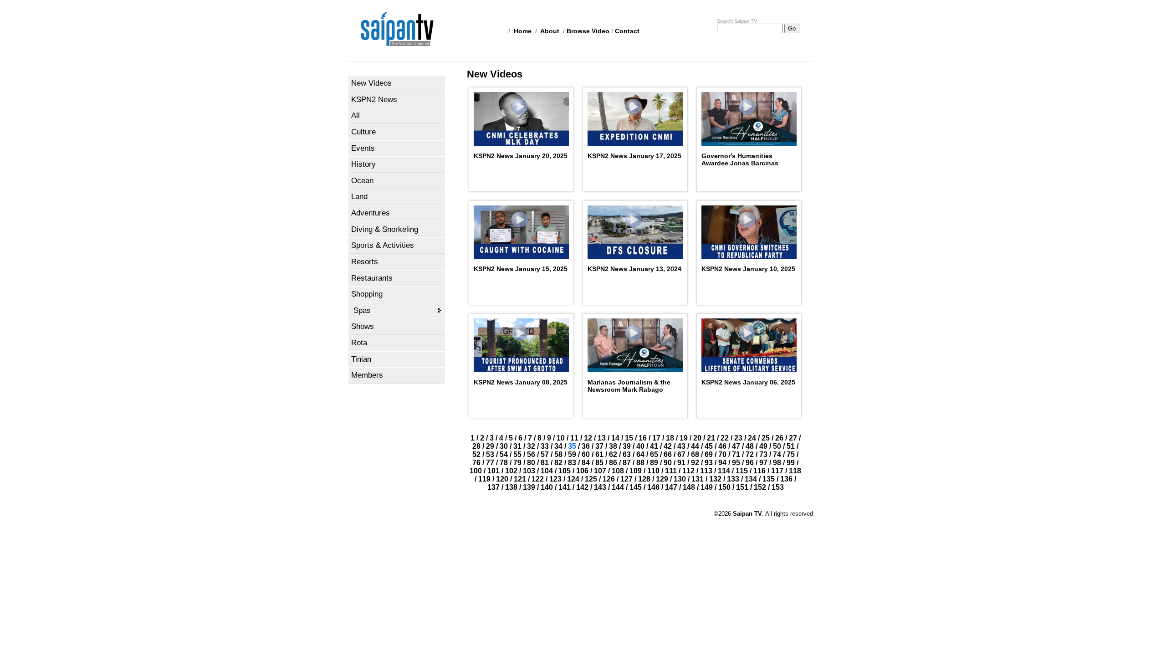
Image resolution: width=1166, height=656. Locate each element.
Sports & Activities (382, 245)
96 (750, 462)
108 (618, 471)
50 (777, 446)
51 (791, 446)
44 (695, 446)
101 (493, 471)
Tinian (361, 359)
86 (613, 462)
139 (529, 487)
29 (490, 446)
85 (599, 462)
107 (600, 471)
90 (668, 462)
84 (586, 462)
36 (586, 446)
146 (653, 487)
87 (627, 462)
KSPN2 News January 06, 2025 (748, 382)
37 (599, 446)
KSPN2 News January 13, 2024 (634, 268)
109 (635, 471)
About (549, 31)
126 (609, 479)
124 (573, 479)
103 (529, 471)
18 (670, 438)
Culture (363, 132)
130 (680, 479)
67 (681, 454)
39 (627, 446)
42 (668, 446)
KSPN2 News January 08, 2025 (521, 382)
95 (736, 462)
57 (545, 454)
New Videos (371, 83)
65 (654, 454)
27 (793, 438)
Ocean (362, 180)
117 (777, 471)
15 (629, 438)
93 (709, 462)
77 (490, 462)
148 (689, 487)
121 (520, 479)
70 (722, 454)
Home (523, 31)
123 (555, 479)
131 (697, 479)
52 (476, 454)
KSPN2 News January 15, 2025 (521, 268)
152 (760, 487)
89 (654, 462)
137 (493, 487)
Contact (627, 31)
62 (613, 454)
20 (697, 438)
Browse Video (588, 31)
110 (653, 471)
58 (558, 454)
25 (766, 438)
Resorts (364, 261)
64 (640, 454)
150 (724, 487)
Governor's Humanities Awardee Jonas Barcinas (739, 159)
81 (545, 462)
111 (671, 471)
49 (763, 446)
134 (751, 479)
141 (564, 487)
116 (759, 471)
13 (602, 438)
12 (588, 438)
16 (643, 438)
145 (635, 487)
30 (504, 446)
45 (709, 446)
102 (511, 471)
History (363, 164)
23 (738, 438)
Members (367, 375)
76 (476, 462)
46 (722, 446)
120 (502, 479)
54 (504, 454)
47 (736, 446)
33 (545, 446)
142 (582, 487)
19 (684, 438)
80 (531, 462)
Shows (362, 326)
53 (490, 454)
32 (531, 446)
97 (763, 462)
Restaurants (372, 278)
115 (742, 471)
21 (711, 438)
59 (572, 454)
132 (715, 479)
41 (654, 446)
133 (733, 479)
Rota (359, 342)
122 (538, 479)
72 (750, 454)
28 (476, 446)
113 (706, 471)
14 (615, 438)
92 (695, 462)
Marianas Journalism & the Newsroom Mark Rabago (629, 386)
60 (586, 454)
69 (709, 454)
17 (656, 438)
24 (752, 438)
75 (791, 454)
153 (778, 487)
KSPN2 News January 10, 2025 (748, 268)
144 (618, 487)
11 (574, 438)
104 (547, 471)
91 (681, 462)
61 (599, 454)
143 (600, 487)
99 (791, 462)
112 (688, 471)
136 (786, 479)
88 (640, 462)
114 (724, 471)
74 (777, 454)
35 (572, 446)
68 (695, 454)
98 (777, 462)
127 (626, 479)
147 (671, 487)
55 (517, 454)
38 (613, 446)
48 (750, 446)
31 (517, 446)
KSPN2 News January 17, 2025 (634, 155)
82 (558, 462)
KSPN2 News (374, 99)
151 (742, 487)
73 (763, 454)
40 (640, 446)
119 (484, 479)
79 (517, 462)
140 (547, 487)
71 (736, 454)
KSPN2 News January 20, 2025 (521, 155)
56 (531, 454)
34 (558, 446)
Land (359, 196)
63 (627, 454)
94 (722, 462)
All (355, 115)
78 (504, 462)
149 (707, 487)
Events (363, 148)
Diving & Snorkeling (384, 229)
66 (668, 454)
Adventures (370, 213)
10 (561, 438)
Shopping (367, 294)
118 (795, 471)
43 (681, 446)
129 (662, 479)
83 (572, 462)
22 (725, 438)
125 (591, 479)
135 (768, 479)
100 (476, 471)
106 (582, 471)
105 (564, 471)
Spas (362, 310)
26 (779, 438)
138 (511, 487)
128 (644, 479)
